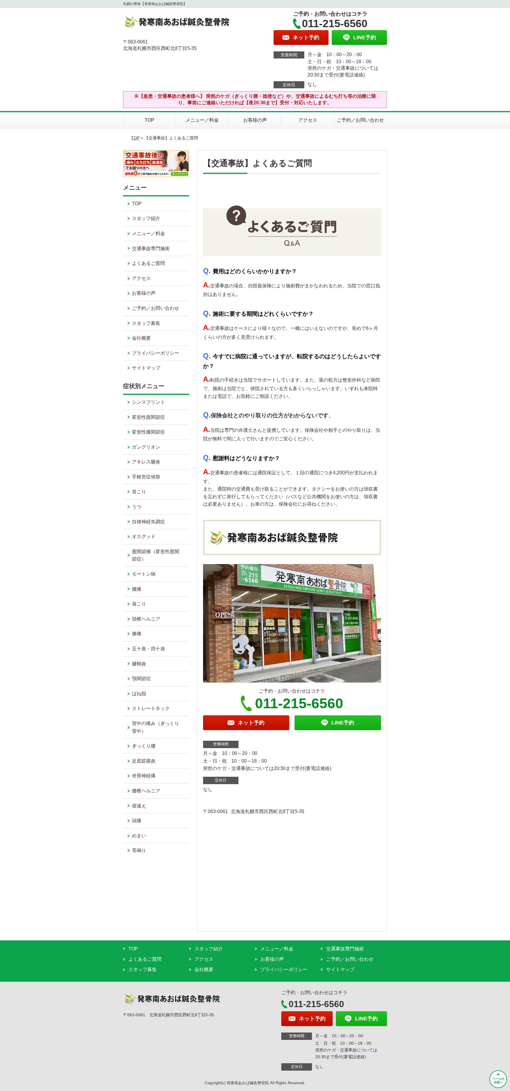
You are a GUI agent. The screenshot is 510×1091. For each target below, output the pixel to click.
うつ (136, 506)
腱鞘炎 (139, 663)
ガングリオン (146, 447)
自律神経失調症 (148, 521)
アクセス (307, 120)
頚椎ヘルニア (146, 618)
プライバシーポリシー (155, 353)
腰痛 (136, 589)
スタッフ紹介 (146, 218)
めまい (139, 835)
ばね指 (139, 693)
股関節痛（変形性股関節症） (155, 555)
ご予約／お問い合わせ (360, 120)
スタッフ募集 (146, 323)
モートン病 (144, 574)
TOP (149, 120)
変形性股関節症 (148, 417)
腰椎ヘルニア (146, 790)
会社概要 (141, 338)
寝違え (139, 805)
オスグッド (144, 536)
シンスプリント (148, 402)
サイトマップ (146, 367)
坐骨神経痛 (144, 775)
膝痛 (136, 633)
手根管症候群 (146, 476)
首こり (139, 491)
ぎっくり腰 (144, 745)
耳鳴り (139, 850)
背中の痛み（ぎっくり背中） (155, 727)
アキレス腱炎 (146, 461)
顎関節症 (141, 678)
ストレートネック (151, 708)
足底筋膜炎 (144, 760)
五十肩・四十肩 (148, 648)
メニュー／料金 (202, 120)
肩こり (139, 603)
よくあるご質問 (148, 263)
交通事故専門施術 (151, 248)
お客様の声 (255, 120)
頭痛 (136, 820)
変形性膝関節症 (148, 431)
